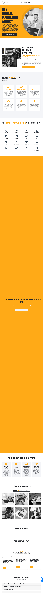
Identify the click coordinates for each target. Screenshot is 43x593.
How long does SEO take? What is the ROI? (11, 592)
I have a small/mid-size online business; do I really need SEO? (14, 583)
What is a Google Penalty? (8, 589)
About (21, 2)
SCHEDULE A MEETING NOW (21, 309)
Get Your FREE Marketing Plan (9, 34)
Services (25, 2)
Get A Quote (41, 580)
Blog (32, 2)
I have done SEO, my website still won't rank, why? (12, 586)
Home (18, 2)
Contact (29, 2)
